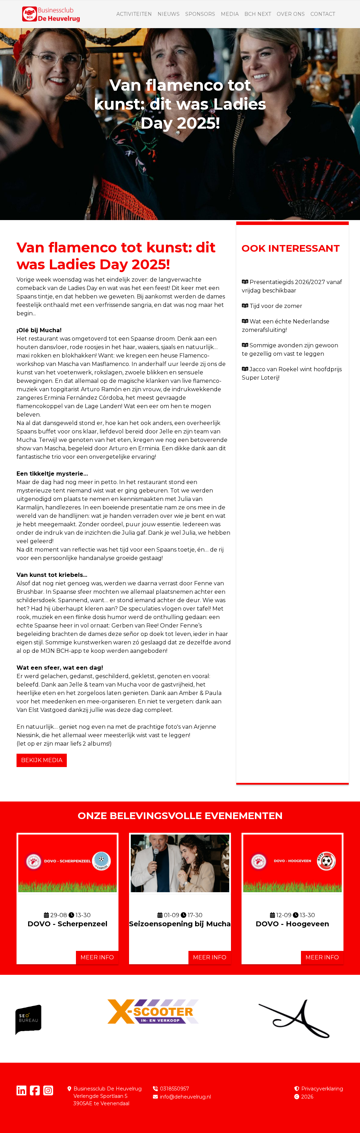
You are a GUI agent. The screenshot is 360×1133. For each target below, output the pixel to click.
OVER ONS (291, 14)
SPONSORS (200, 14)
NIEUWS (169, 14)
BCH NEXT (257, 14)
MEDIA (230, 14)
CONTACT (322, 14)
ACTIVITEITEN (134, 14)
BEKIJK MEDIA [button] (41, 760)
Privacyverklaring (322, 1089)
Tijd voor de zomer (276, 306)
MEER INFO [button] (97, 957)
